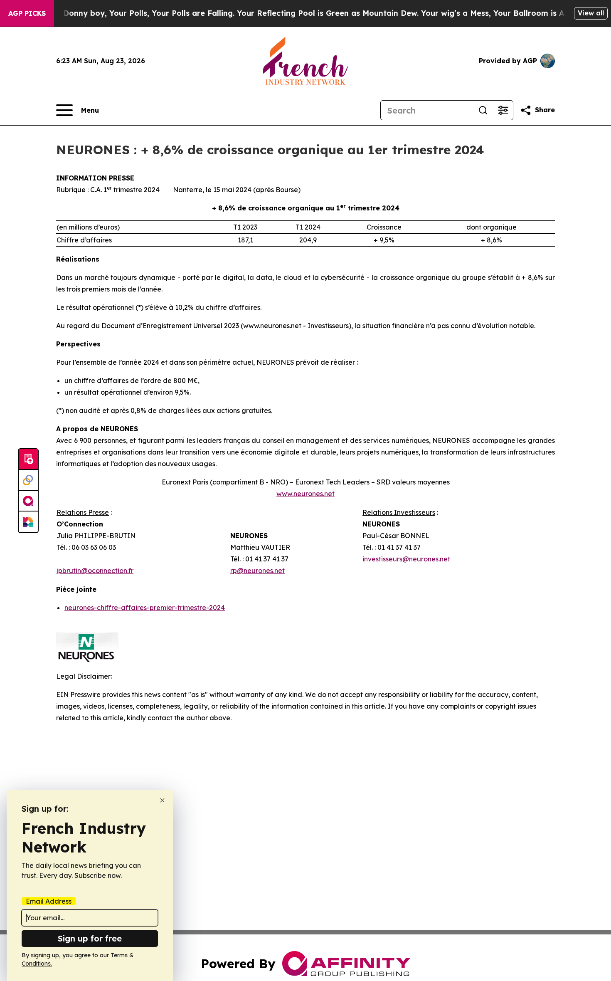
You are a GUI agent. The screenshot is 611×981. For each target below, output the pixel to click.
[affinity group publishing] (28, 501)
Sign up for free (90, 938)
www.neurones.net (305, 493)
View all (591, 13)
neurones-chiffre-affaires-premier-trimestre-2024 (144, 607)
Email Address (48, 901)
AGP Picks (27, 13)
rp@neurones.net (257, 570)
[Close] (162, 800)
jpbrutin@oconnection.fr (95, 570)
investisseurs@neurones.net (406, 559)
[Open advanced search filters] (503, 110)
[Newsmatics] (28, 522)
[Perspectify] (28, 480)
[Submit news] (28, 459)
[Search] (483, 110)
